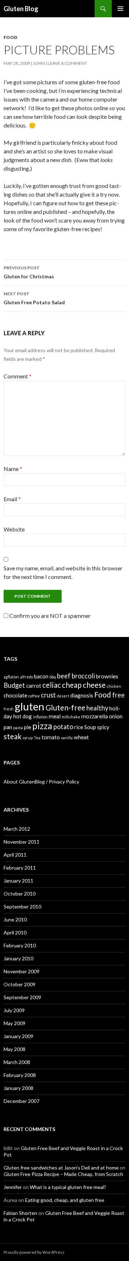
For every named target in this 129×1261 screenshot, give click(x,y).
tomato (51, 737)
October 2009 (19, 984)
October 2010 (19, 893)
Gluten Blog (21, 9)
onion (116, 716)
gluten (29, 706)
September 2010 (22, 906)
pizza (42, 726)
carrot (33, 685)
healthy (97, 708)
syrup (28, 737)
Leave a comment (67, 63)
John (39, 63)
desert (63, 696)
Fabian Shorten (20, 1213)
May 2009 (14, 1023)
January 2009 (18, 1036)
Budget (14, 685)
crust (48, 695)
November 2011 (21, 842)
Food (10, 37)
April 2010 (15, 932)
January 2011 (18, 881)
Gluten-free (65, 707)
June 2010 (15, 919)
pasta (18, 727)
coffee (34, 696)
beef (64, 676)
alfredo (26, 676)
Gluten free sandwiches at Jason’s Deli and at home (61, 1167)
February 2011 (20, 868)
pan (8, 727)
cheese (94, 685)
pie (27, 727)
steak (13, 736)
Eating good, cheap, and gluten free (64, 1200)
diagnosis (81, 695)
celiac (51, 685)
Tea (37, 737)
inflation (40, 716)
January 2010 (18, 958)
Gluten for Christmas (29, 272)
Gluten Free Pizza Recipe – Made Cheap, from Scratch (63, 1174)
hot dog (22, 716)
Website (14, 529)
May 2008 (14, 1049)
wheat (81, 737)
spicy (103, 727)
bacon (41, 676)
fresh (9, 708)
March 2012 (17, 829)
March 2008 (17, 1062)
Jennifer (13, 1187)
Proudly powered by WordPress (34, 1252)
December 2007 (21, 1101)
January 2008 (18, 1088)
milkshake (71, 716)
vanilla (67, 737)
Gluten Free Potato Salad (34, 298)
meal (55, 716)
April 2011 (15, 855)
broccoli (83, 676)
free (118, 695)
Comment (18, 376)
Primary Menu (120, 8)
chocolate (15, 695)
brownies (107, 676)
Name (13, 468)
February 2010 (20, 945)
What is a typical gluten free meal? (68, 1187)
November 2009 (21, 971)
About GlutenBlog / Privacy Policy (41, 781)
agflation (11, 676)
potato (63, 727)
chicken (114, 686)
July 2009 (14, 1010)
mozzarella (94, 716)
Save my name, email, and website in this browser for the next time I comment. (63, 572)
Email (12, 498)
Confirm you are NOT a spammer (49, 615)
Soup (90, 727)
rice (78, 727)
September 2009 (22, 997)
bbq (52, 676)
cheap (72, 685)
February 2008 (20, 1075)
